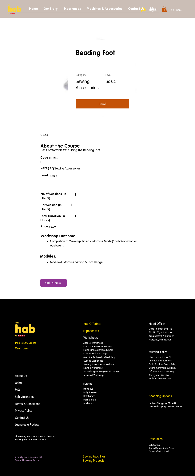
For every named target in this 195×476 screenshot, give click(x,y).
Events (87, 384)
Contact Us (22, 418)
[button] (164, 9)
